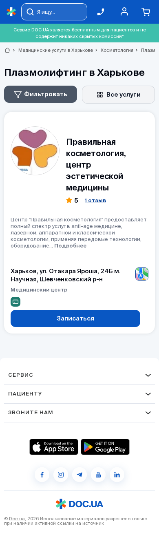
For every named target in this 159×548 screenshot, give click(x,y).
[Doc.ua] (11, 12)
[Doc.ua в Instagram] (60, 474)
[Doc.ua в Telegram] (79, 474)
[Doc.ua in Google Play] (105, 447)
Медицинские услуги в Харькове (52, 50)
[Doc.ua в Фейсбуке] (42, 474)
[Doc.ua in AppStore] (53, 447)
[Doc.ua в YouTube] (98, 474)
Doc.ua (17, 518)
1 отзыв (95, 200)
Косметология (113, 50)
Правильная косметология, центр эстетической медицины (96, 164)
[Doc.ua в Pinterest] (117, 474)
